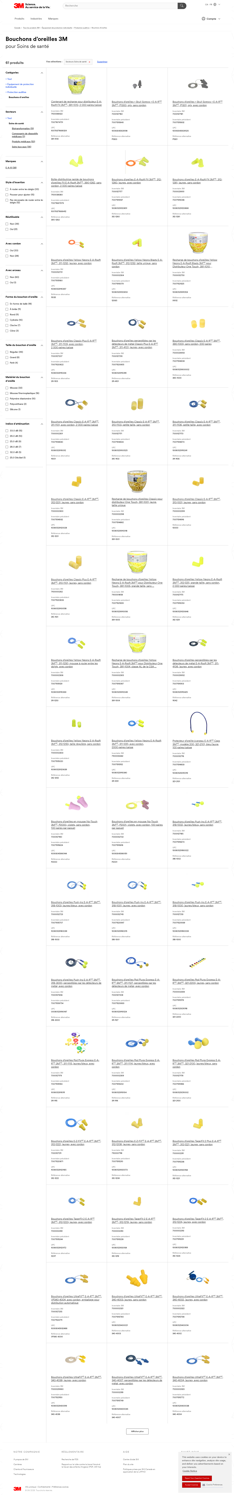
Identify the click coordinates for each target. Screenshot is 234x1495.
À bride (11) (15, 309)
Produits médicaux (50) (23, 142)
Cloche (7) (15, 325)
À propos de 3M (21, 1460)
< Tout (9, 79)
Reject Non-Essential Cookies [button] (197, 1478)
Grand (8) (14, 357)
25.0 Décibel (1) (17, 458)
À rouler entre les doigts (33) (24, 189)
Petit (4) (14, 363)
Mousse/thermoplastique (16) (24, 393)
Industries (36, 19)
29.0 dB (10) (16, 436)
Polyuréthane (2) (18, 404)
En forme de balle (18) (21, 304)
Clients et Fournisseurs (24, 1469)
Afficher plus (137, 1431)
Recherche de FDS (70, 1460)
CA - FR (209, 5)
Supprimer (102, 62)
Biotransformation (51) (23, 129)
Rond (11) (14, 315)
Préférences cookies (60, 1487)
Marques (53, 19)
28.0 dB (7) (15, 447)
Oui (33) (14, 250)
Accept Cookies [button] (191, 1485)
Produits (19, 19)
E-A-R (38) (11, 168)
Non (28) (14, 256)
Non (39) (14, 224)
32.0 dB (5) (15, 452)
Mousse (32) (16, 388)
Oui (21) (13, 229)
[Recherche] (182, 6)
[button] (212, 1485)
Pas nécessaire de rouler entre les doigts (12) (27, 201)
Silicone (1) (15, 409)
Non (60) (14, 277)
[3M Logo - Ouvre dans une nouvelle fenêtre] (32, 5)
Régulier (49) (16, 352)
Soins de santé (76, 62)
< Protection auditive (16, 92)
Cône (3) (14, 331)
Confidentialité (44, 1487)
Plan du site (128, 1464)
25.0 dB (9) (15, 441)
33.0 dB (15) (16, 431)
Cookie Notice (190, 1471)
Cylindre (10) (16, 320)
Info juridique (30, 1487)
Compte (211, 19)
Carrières (18, 1464)
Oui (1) (13, 283)
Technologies (20, 1474)
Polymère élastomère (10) (22, 399)
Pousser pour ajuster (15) (22, 195)
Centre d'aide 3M (131, 1460)
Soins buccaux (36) (21, 147)
